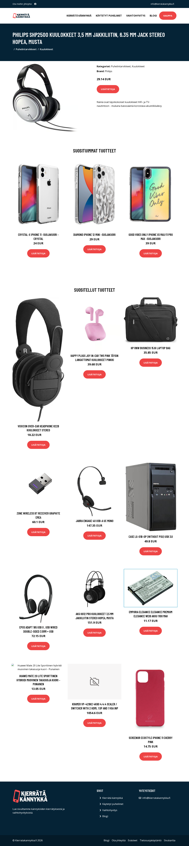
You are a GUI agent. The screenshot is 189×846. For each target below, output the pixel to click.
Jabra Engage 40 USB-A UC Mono (94, 521)
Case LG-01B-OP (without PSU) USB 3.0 (151, 536)
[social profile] (35, 4)
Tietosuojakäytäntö (151, 840)
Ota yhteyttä (119, 840)
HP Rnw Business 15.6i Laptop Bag (150, 348)
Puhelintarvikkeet (26, 49)
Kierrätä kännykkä (79, 15)
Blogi (153, 15)
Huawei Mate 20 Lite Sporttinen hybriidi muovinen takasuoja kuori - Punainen (38, 680)
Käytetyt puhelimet (109, 15)
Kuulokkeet (46, 49)
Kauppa (167, 15)
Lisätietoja (108, 89)
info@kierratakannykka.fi (162, 4)
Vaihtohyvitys (135, 15)
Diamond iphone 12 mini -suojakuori (94, 234)
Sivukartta (169, 840)
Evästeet (132, 840)
